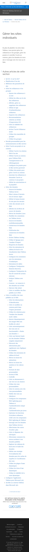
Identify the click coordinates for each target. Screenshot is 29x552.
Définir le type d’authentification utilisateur (15, 110)
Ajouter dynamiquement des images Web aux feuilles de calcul (17, 321)
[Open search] (25, 2)
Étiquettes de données (16, 245)
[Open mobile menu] (4, 2)
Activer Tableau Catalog (16, 237)
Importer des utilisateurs (17, 115)
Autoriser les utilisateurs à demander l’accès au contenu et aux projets (17, 177)
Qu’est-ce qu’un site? (13, 79)
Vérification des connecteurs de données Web (16, 232)
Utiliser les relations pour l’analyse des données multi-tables (17, 314)
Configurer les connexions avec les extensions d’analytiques (17, 259)
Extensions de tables (15, 264)
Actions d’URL (13, 374)
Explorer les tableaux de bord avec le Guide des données (16, 446)
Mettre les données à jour (17, 213)
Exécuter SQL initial (15, 288)
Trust (16, 531)
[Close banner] (27, 7)
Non (17, 506)
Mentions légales (11, 524)
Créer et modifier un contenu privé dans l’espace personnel (15, 307)
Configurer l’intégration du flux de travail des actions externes (17, 273)
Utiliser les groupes (15, 139)
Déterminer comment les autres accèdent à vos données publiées (17, 439)
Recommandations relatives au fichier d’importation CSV (15, 120)
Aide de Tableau (8, 19)
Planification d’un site (13, 81)
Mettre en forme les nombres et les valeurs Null (16, 365)
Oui (11, 506)
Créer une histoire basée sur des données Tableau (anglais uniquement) (17, 338)
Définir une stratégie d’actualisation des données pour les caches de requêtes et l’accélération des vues (17, 456)
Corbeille (12, 377)
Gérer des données (12, 187)
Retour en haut (15, 491)
